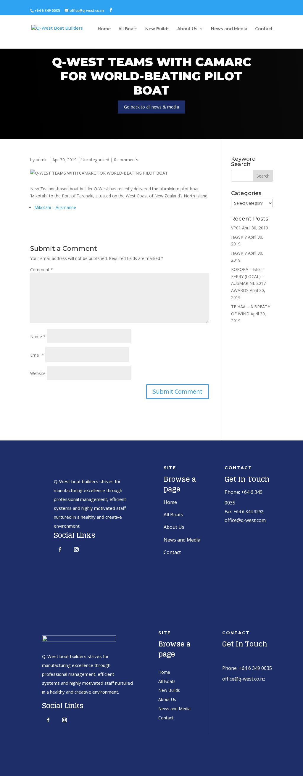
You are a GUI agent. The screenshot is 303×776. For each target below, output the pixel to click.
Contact (264, 29)
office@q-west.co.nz (243, 679)
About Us (187, 29)
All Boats (128, 29)
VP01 (236, 228)
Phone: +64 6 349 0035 (247, 668)
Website (38, 373)
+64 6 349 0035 (47, 10)
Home (104, 29)
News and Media (229, 29)
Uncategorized (95, 159)
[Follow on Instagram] (76, 549)
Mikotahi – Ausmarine (55, 207)
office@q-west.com (245, 520)
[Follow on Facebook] (60, 549)
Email (37, 355)
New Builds (157, 29)
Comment (41, 269)
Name (38, 336)
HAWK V (239, 237)
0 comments (126, 159)
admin (42, 159)
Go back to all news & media (151, 107)
